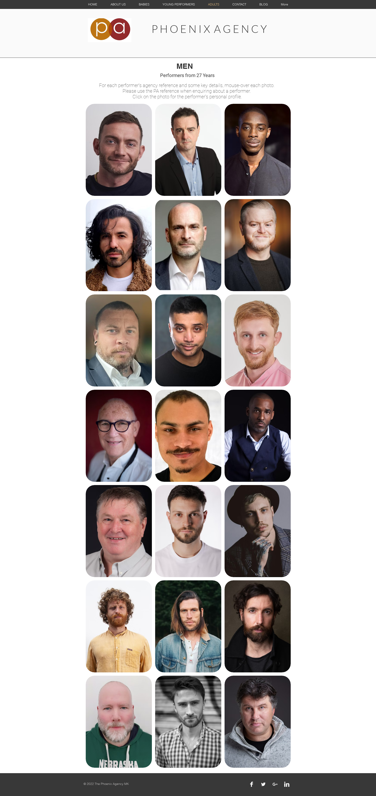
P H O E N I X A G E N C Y (209, 28)
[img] (119, 436)
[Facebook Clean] (251, 784)
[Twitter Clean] (263, 784)
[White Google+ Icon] (275, 784)
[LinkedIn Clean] (286, 784)
